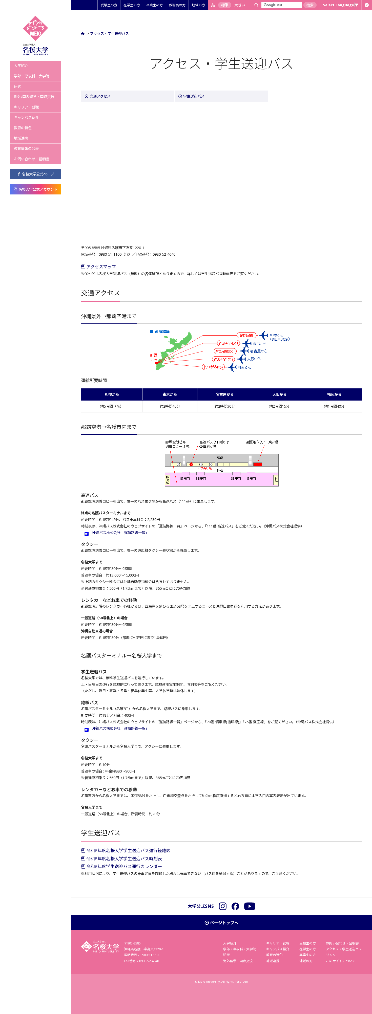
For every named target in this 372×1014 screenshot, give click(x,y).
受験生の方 (109, 5)
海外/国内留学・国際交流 (34, 96)
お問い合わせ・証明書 (31, 159)
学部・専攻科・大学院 (31, 76)
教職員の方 (177, 5)
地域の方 (198, 5)
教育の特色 (23, 127)
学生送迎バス (193, 96)
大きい (239, 5)
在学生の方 (131, 5)
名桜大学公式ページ (38, 174)
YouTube (249, 906)
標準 (224, 5)
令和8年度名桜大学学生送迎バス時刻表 (123, 859)
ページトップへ (224, 922)
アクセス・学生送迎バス (109, 33)
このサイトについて (341, 961)
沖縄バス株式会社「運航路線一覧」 (120, 532)
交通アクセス (100, 96)
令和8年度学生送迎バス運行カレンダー (123, 866)
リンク (331, 955)
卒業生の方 (154, 5)
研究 (17, 86)
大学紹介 (21, 65)
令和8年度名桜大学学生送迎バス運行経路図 (128, 850)
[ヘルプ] (367, 5)
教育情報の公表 (26, 148)
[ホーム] (83, 33)
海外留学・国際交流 (238, 961)
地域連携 (21, 138)
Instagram (222, 906)
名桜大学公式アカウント (37, 189)
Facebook (235, 906)
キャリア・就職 (26, 107)
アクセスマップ (100, 267)
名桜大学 (35, 35)
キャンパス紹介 (26, 117)
